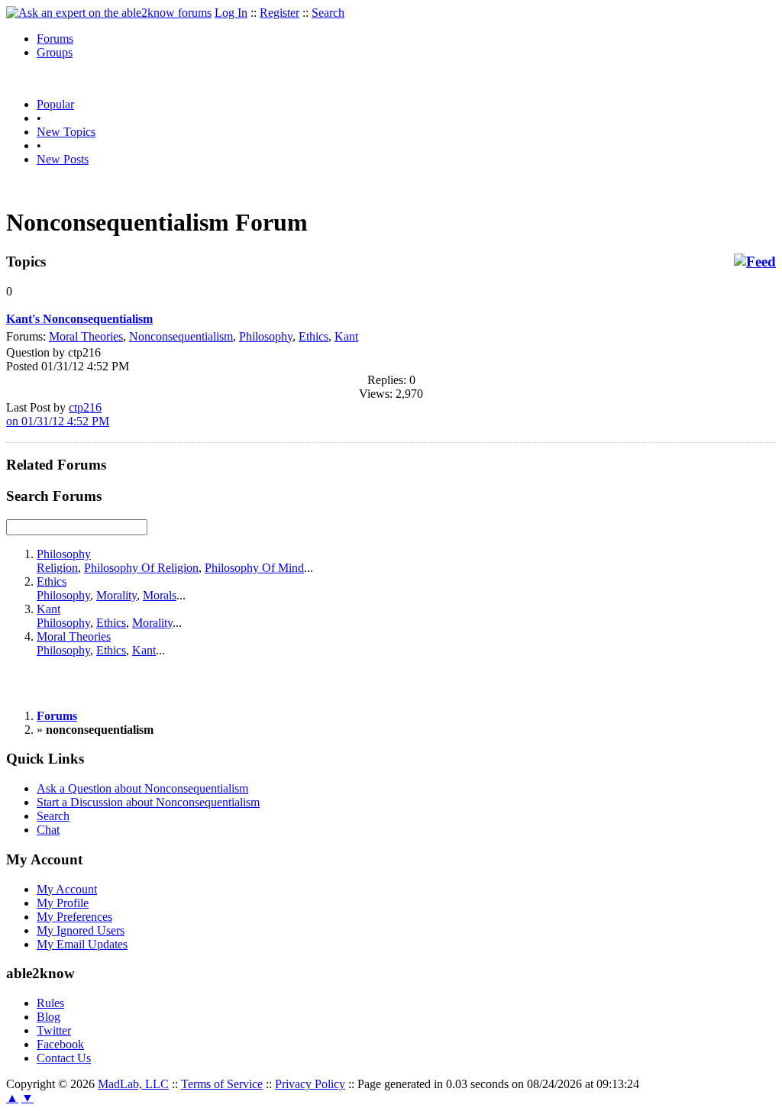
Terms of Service (222, 1083)
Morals (159, 595)
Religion (57, 567)
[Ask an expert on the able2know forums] (109, 12)
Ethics (313, 336)
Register (279, 12)
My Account (67, 889)
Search (328, 12)
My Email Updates (82, 944)
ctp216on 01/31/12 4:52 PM (57, 414)
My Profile (63, 902)
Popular (55, 104)
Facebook (60, 1044)
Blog (48, 1016)
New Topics (66, 131)
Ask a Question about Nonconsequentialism (142, 788)
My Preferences (74, 916)
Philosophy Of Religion (141, 567)
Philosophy (265, 336)
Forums (55, 38)
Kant (346, 336)
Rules (50, 1002)
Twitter (54, 1030)
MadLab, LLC (133, 1083)
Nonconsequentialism (181, 336)
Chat (48, 829)
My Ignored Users (80, 930)
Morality (116, 595)
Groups (55, 52)
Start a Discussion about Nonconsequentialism (148, 802)
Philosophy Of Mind (254, 567)
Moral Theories (86, 336)
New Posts (63, 159)
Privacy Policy (310, 1083)
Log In (231, 12)
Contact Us (64, 1057)
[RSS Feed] (755, 262)
